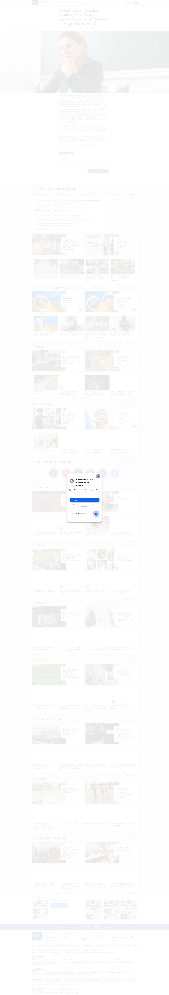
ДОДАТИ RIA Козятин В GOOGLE (84, 500)
